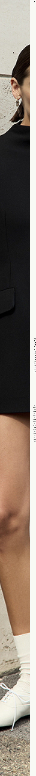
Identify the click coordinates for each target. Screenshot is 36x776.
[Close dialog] (34, 2)
